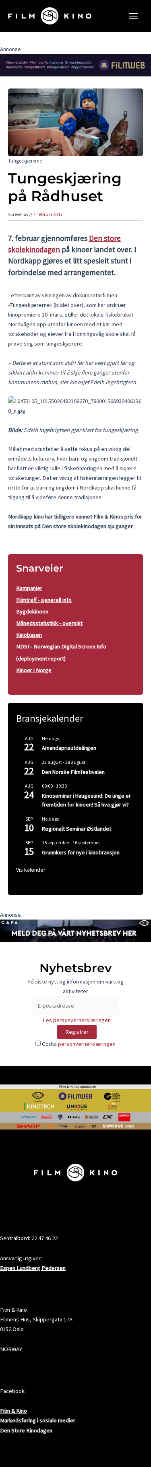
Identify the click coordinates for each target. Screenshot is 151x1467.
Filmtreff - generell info (44, 599)
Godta (78, 1043)
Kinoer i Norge (34, 670)
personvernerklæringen (87, 1043)
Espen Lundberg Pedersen (33, 1268)
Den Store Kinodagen (26, 1430)
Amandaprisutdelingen (69, 747)
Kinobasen (29, 634)
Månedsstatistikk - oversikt (49, 623)
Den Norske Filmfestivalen (73, 772)
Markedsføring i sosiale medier (37, 1420)
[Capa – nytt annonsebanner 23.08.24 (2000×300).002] (75, 930)
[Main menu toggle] (133, 16)
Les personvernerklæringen (77, 1020)
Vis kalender (31, 869)
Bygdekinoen (32, 611)
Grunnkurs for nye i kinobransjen (81, 852)
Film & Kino (13, 1410)
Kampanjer (29, 588)
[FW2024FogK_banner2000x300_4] (75, 64)
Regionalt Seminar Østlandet (76, 828)
